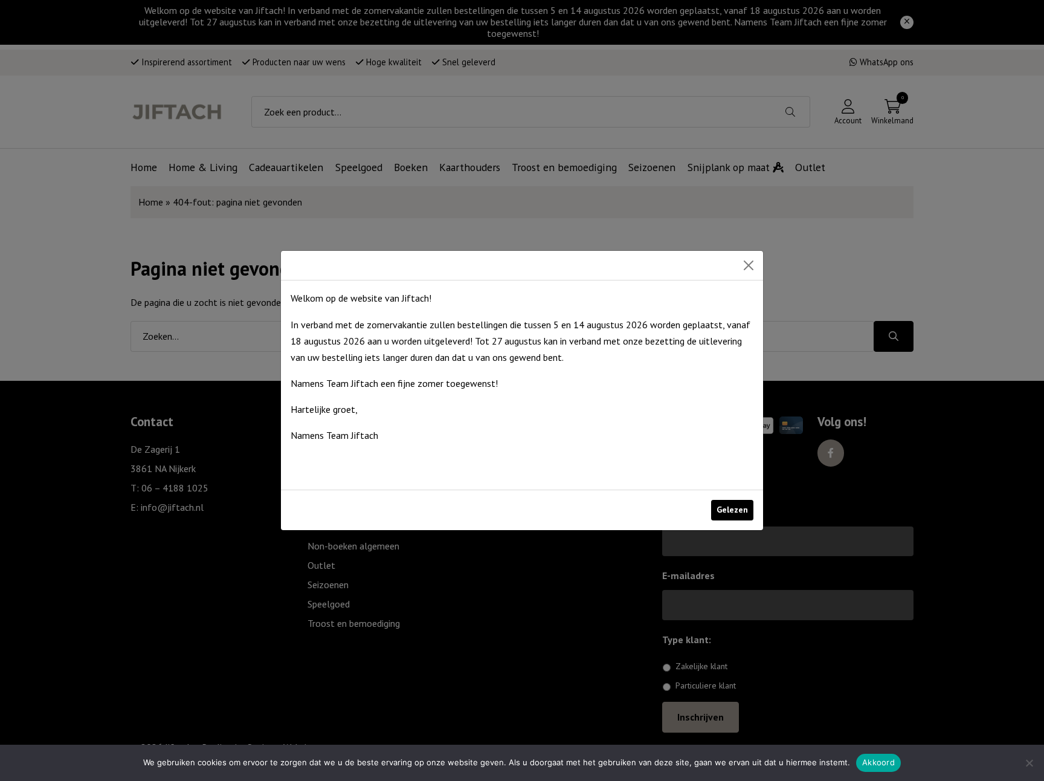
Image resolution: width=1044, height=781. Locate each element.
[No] (1029, 763)
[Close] (748, 265)
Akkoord (878, 762)
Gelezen (732, 509)
